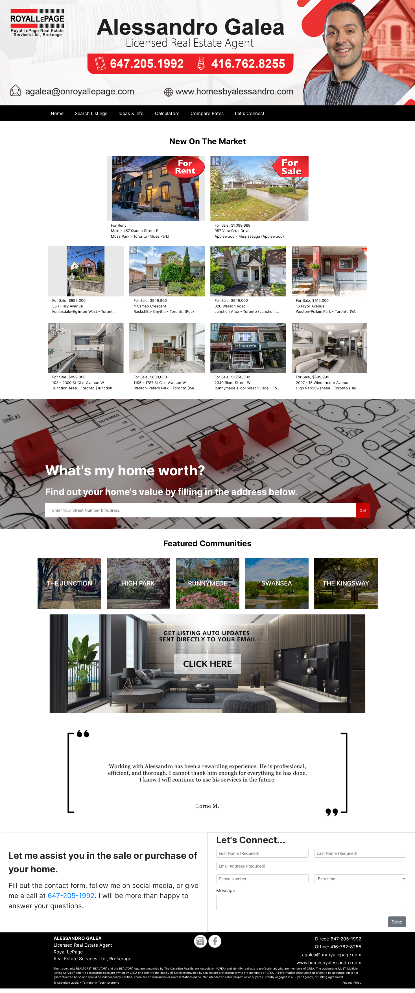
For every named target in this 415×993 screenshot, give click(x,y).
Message (225, 890)
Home (57, 113)
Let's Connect (250, 113)
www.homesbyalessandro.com (328, 962)
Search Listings (91, 113)
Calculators (167, 113)
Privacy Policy (351, 982)
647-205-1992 (71, 896)
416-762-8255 (345, 946)
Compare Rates (207, 113)
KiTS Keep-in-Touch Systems (99, 982)
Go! (362, 510)
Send (397, 922)
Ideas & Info (131, 113)
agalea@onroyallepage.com (331, 954)
